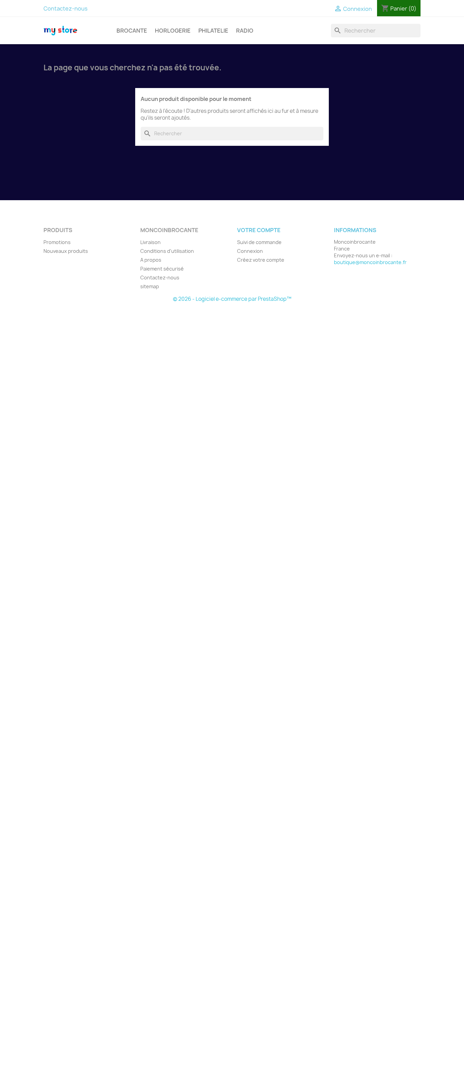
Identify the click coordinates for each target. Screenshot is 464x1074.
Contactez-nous (65, 8)
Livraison (150, 242)
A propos (150, 260)
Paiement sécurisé (162, 268)
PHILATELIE (213, 30)
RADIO (244, 30)
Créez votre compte (260, 260)
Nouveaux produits (65, 251)
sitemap (149, 286)
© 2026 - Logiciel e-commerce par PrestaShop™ (232, 298)
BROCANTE (132, 30)
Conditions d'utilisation (167, 251)
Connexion (250, 251)
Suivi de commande (259, 242)
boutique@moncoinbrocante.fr (370, 262)
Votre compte (259, 230)
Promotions (57, 242)
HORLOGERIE (173, 30)
